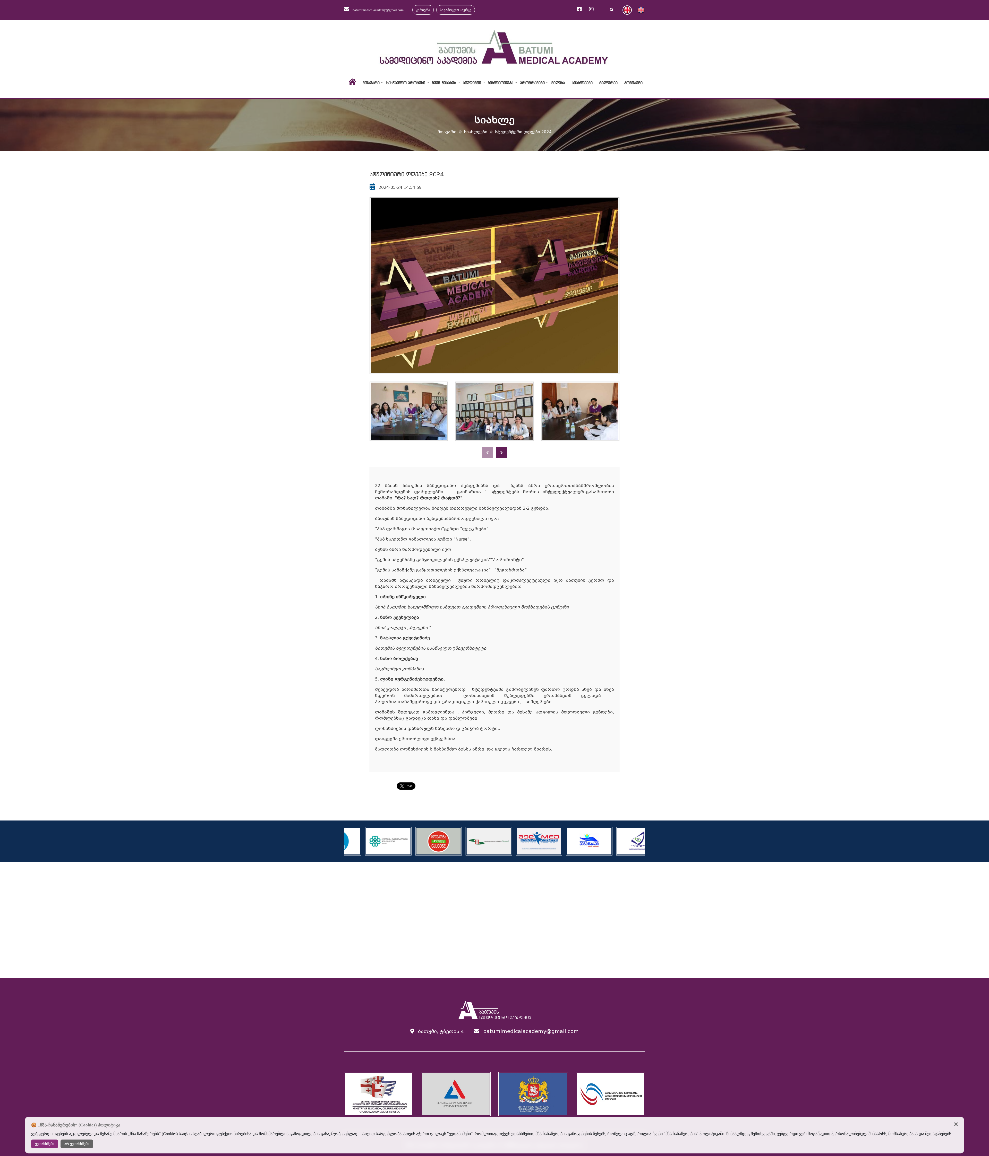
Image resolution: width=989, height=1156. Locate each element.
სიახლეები (582, 82)
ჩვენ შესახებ (444, 82)
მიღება (558, 82)
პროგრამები (532, 82)
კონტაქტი (633, 82)
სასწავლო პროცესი (405, 82)
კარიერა (423, 10)
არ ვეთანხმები (76, 1144)
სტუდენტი (472, 82)
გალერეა (608, 82)
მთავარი (371, 82)
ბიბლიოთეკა (500, 82)
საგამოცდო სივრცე (455, 10)
